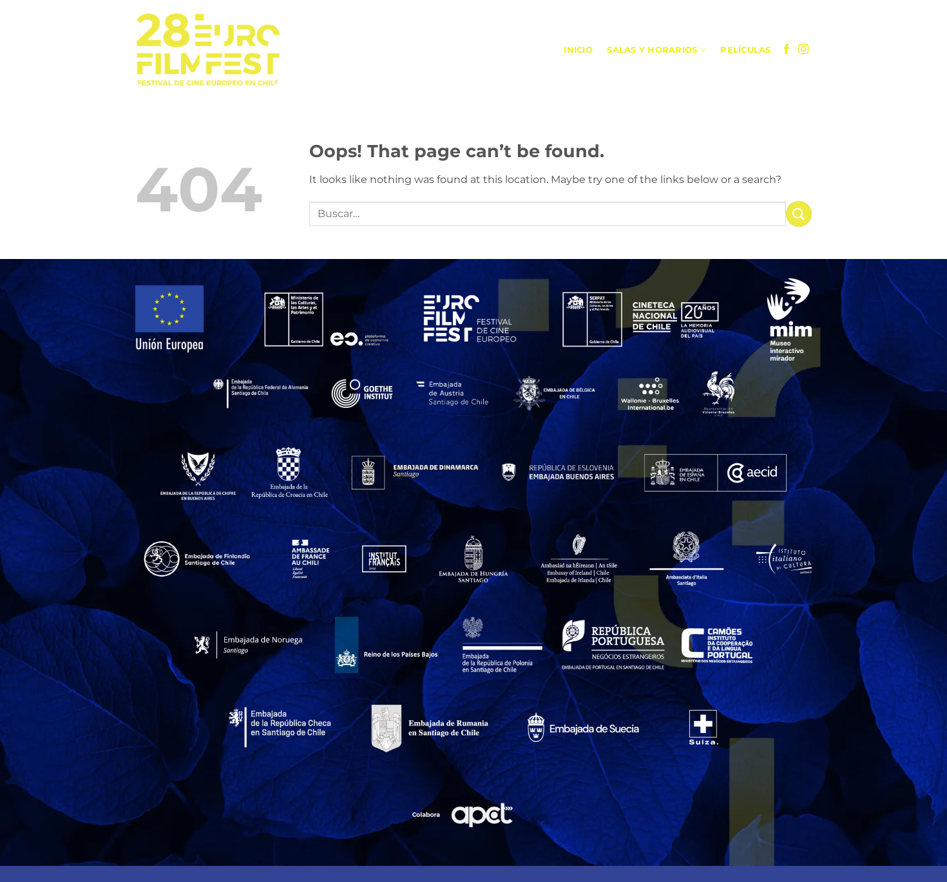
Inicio (578, 50)
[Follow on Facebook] (786, 49)
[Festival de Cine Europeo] (207, 51)
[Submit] (799, 213)
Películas (745, 50)
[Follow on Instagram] (803, 49)
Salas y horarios (652, 50)
